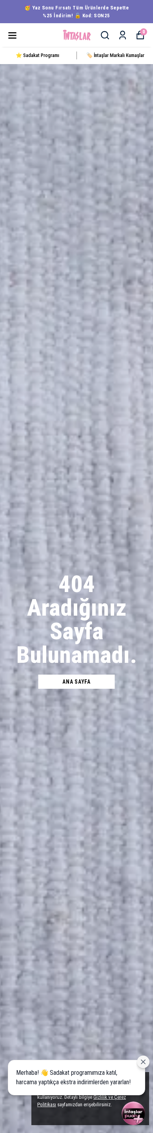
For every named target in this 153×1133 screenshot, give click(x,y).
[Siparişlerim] (123, 35)
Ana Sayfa (76, 682)
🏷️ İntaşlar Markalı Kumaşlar (115, 55)
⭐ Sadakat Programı (37, 55)
